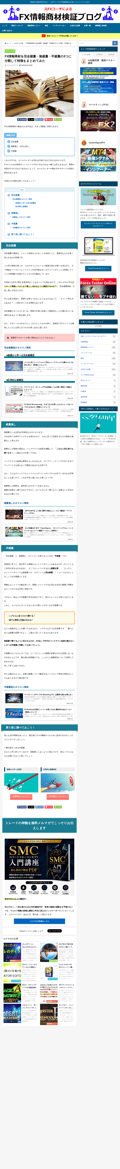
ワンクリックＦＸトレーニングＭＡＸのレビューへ (98, 225)
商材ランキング (17, 25)
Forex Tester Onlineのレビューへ (98, 312)
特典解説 (98, 402)
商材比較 (98, 386)
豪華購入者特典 (101, 25)
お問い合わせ (7, 30)
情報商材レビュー (34, 25)
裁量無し (14, 213)
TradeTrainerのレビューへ (98, 268)
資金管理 (98, 397)
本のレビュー (98, 380)
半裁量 (13, 224)
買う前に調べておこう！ (21, 234)
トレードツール (98, 353)
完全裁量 (14, 195)
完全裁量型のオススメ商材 (22, 199)
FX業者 (98, 391)
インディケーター (59, 25)
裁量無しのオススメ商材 (21, 217)
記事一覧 (87, 25)
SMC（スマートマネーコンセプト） (98, 336)
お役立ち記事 (75, 25)
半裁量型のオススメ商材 (21, 227)
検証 (46, 25)
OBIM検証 (98, 342)
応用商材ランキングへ (57, 796)
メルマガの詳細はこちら (39, 921)
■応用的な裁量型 (21, 206)
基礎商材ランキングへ (21, 796)
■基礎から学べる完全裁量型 (25, 203)
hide (22, 190)
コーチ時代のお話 (98, 375)
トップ (4, 25)
